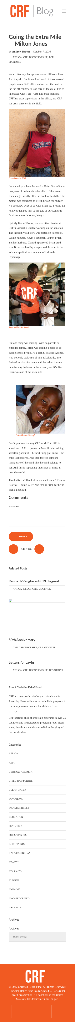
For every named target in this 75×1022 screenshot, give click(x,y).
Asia (11, 762)
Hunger (14, 880)
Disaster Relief (19, 807)
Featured (15, 825)
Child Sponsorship (35, 57)
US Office (45, 588)
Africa (17, 57)
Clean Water (47, 647)
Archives (14, 928)
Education (16, 816)
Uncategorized (19, 898)
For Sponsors (18, 835)
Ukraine (14, 889)
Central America (20, 771)
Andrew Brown (21, 51)
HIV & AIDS (15, 871)
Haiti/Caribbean (20, 853)
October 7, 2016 (42, 51)
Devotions (30, 588)
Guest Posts (17, 844)
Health (13, 862)
